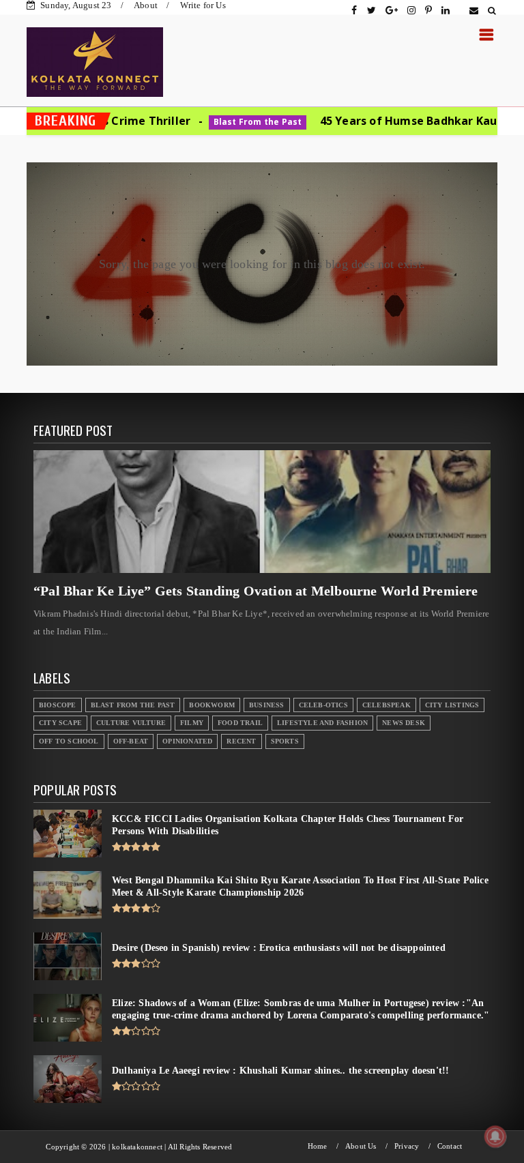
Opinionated (187, 741)
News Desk (403, 722)
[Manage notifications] (495, 1136)
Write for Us (202, 5)
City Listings (452, 705)
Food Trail (240, 722)
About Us (361, 1146)
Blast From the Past (195, 122)
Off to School (69, 741)
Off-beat (131, 741)
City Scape (60, 722)
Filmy (191, 722)
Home (318, 1146)
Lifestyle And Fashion (322, 722)
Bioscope (57, 705)
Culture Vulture (131, 722)
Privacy (406, 1146)
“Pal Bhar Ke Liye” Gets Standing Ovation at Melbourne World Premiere (255, 590)
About (146, 5)
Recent (241, 741)
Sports (285, 741)
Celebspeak (386, 705)
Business (267, 705)
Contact (449, 1146)
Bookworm (212, 705)
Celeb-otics (323, 705)
